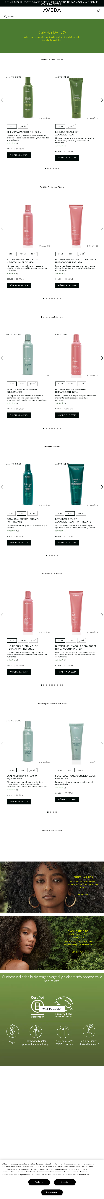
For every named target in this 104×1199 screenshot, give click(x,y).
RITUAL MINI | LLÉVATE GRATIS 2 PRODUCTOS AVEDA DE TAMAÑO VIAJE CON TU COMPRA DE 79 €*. (52, 3)
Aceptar (65, 1182)
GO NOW (83, 894)
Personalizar (52, 1192)
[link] (52, 887)
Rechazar (39, 1182)
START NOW (78, 952)
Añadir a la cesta (19, 155)
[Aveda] (52, 10)
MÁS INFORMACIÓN (52, 1009)
